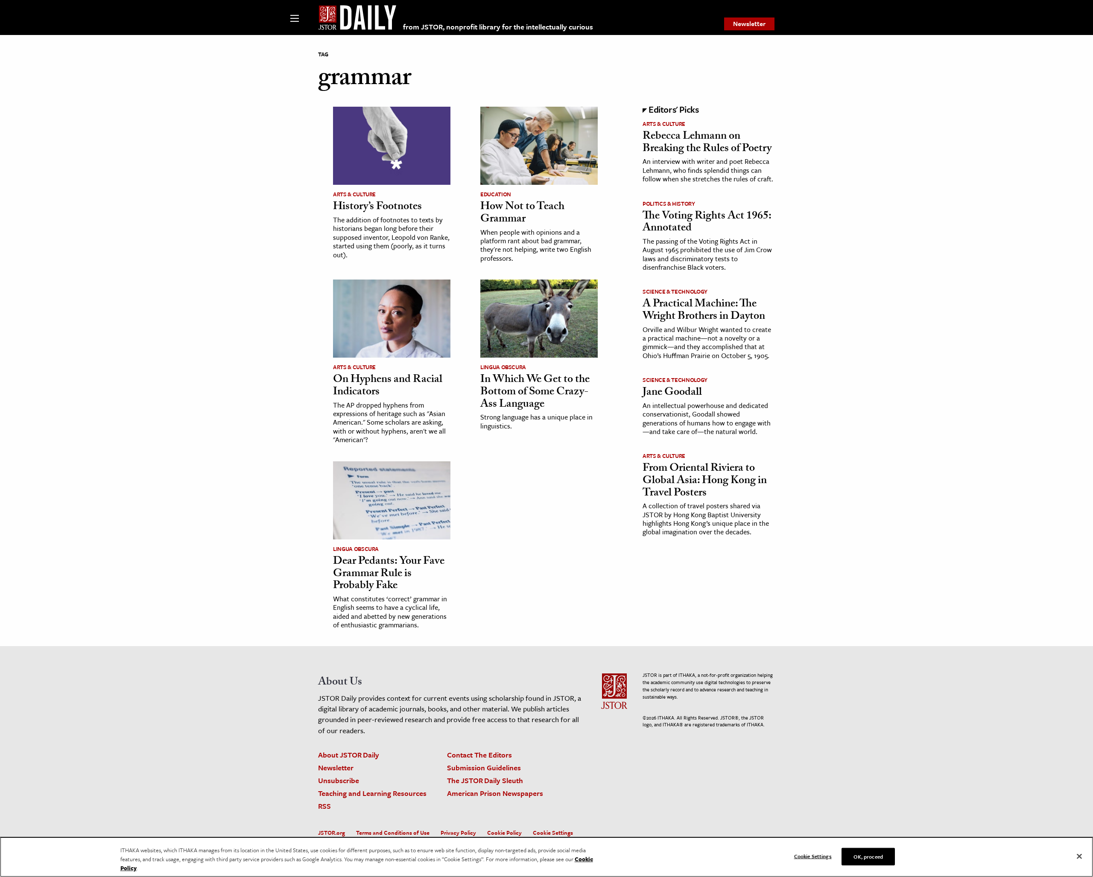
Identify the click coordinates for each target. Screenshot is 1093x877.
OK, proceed (868, 856)
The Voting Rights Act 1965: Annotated (707, 223)
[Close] (1079, 856)
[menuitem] (749, 23)
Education (495, 194)
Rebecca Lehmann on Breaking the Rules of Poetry (707, 143)
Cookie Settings (553, 832)
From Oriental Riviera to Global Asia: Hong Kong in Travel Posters (705, 481)
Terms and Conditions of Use (393, 832)
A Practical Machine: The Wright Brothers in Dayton (704, 310)
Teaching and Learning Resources (372, 793)
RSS (324, 806)
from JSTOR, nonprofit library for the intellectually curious (498, 26)
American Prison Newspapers (495, 793)
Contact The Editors (479, 754)
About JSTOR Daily (348, 754)
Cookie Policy (504, 832)
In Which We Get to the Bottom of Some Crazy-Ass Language (535, 392)
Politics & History (669, 203)
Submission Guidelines (484, 767)
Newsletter (749, 23)
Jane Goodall (672, 393)
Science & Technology (675, 291)
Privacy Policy (458, 832)
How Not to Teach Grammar (522, 213)
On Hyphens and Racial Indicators (387, 386)
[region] (546, 857)
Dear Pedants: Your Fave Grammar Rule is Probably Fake (388, 574)
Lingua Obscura (503, 367)
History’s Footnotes (377, 207)
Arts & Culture (354, 194)
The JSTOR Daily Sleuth (485, 780)
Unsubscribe (338, 780)
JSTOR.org (331, 832)
